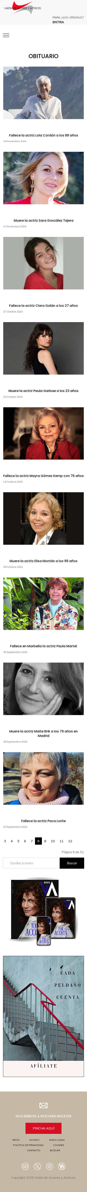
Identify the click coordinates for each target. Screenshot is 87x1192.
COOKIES (58, 1145)
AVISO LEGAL (57, 1139)
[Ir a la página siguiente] (76, 839)
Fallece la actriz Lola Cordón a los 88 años (43, 135)
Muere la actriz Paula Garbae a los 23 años (43, 391)
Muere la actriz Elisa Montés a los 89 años (43, 561)
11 (61, 841)
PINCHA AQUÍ (43, 1128)
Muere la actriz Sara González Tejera (43, 220)
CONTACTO (33, 1150)
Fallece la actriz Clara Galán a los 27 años (43, 305)
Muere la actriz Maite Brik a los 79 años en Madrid (43, 733)
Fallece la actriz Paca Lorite (43, 821)
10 (53, 841)
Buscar (72, 863)
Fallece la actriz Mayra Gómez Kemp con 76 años (43, 475)
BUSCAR (55, 1150)
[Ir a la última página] (81, 839)
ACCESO (34, 1139)
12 (70, 841)
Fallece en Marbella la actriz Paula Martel (43, 646)
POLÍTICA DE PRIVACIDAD (28, 1145)
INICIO (16, 1139)
